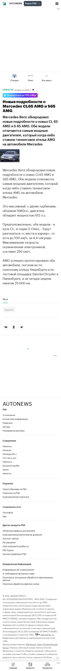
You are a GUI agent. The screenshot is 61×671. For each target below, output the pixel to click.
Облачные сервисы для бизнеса (19, 530)
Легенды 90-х (10, 453)
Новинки (7, 446)
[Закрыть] (57, 658)
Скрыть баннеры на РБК (15, 488)
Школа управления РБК (14, 553)
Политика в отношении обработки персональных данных (28, 578)
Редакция (7, 422)
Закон (6, 469)
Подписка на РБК (11, 492)
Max (5, 516)
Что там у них (9, 457)
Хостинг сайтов (11, 538)
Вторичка (47, 667)
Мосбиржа (31, 644)
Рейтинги (7, 461)
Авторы (6, 426)
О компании (9, 414)
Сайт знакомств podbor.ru (16, 546)
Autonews (15, 3)
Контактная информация (15, 418)
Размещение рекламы (14, 430)
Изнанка (7, 449)
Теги (5, 299)
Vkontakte (8, 512)
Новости (8, 90)
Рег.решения (9, 542)
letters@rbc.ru (47, 634)
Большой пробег (11, 465)
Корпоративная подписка (16, 496)
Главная (13, 667)
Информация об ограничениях (18, 569)
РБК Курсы (8, 549)
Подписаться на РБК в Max (21, 95)
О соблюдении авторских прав (18, 573)
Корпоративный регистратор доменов (22, 534)
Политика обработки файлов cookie (21, 583)
